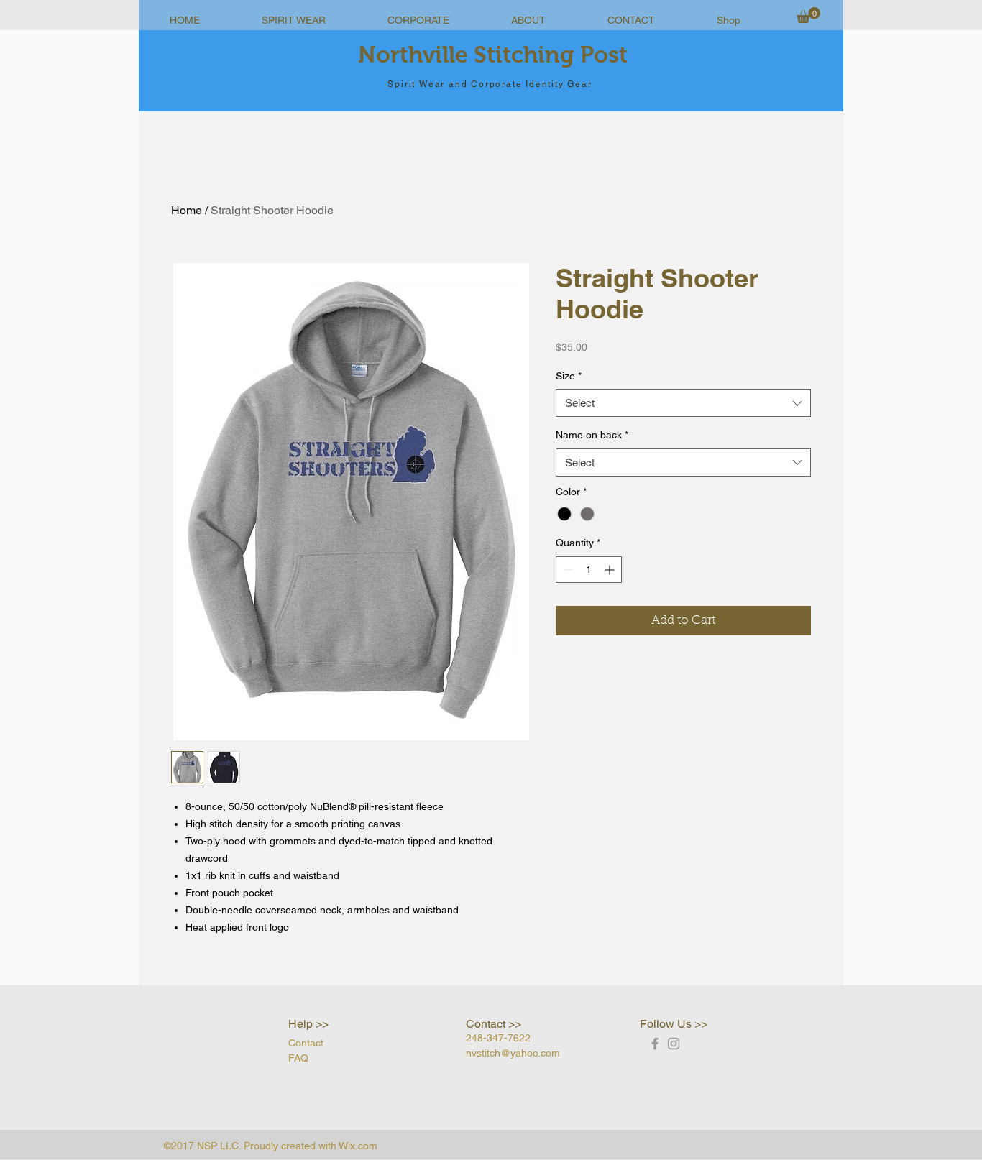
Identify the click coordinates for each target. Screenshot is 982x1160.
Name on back (592, 435)
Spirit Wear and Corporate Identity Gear (489, 84)
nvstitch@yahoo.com (513, 1053)
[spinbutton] (589, 569)
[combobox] (683, 403)
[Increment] (611, 569)
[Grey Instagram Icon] (674, 1043)
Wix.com (358, 1145)
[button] (808, 15)
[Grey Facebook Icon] (655, 1043)
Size (569, 376)
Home (186, 210)
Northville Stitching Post (493, 55)
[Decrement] (567, 569)
